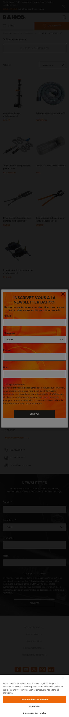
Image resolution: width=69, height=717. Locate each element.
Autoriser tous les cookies (34, 699)
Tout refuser (34, 706)
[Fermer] (63, 678)
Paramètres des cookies (34, 713)
